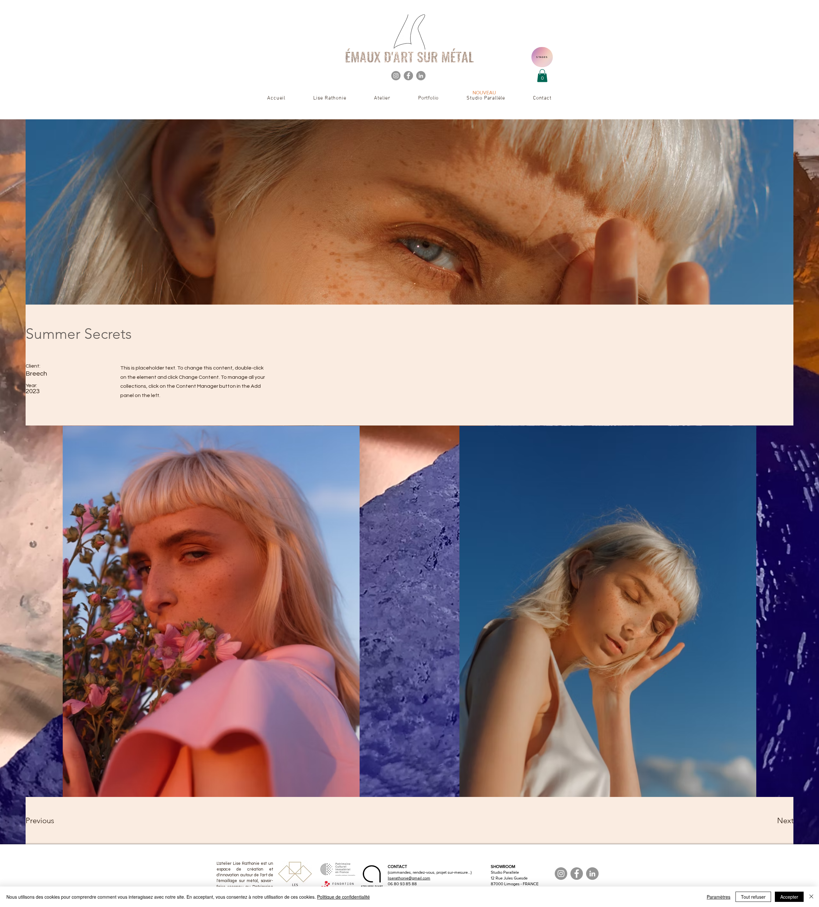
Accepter (789, 897)
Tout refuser (753, 897)
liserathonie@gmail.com (409, 878)
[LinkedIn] (420, 75)
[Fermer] (811, 897)
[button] (542, 75)
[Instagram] (396, 75)
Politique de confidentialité (343, 897)
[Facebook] (408, 75)
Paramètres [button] (718, 897)
